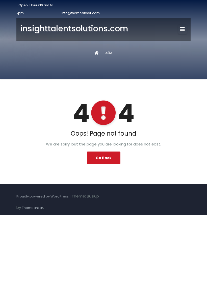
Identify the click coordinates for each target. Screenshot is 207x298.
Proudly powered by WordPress (42, 196)
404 (109, 53)
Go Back (104, 157)
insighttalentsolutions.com (74, 28)
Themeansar (32, 207)
